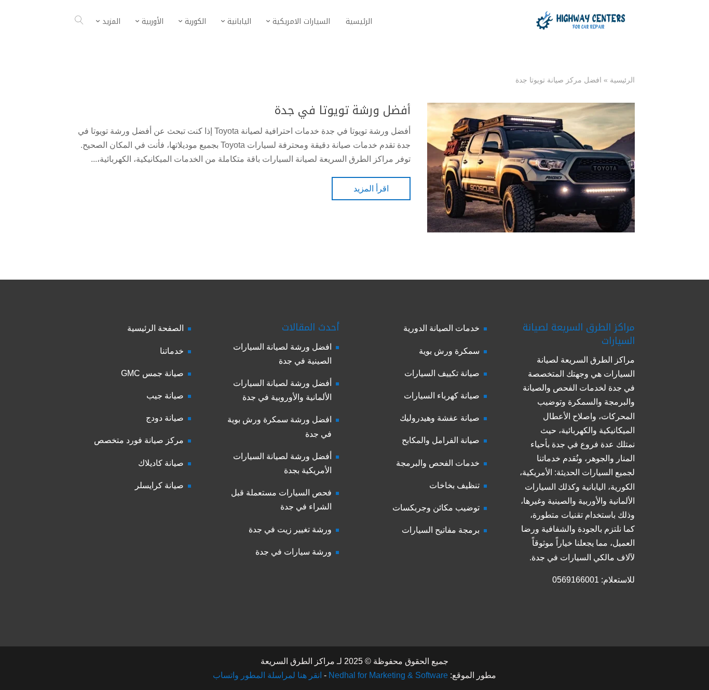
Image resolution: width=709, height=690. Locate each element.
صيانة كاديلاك (161, 463)
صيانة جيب (165, 395)
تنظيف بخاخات (454, 485)
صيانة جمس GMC (152, 373)
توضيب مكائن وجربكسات (436, 507)
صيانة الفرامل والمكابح (441, 440)
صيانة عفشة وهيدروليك (440, 417)
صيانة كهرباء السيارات (442, 395)
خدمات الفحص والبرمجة (438, 463)
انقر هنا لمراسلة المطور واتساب (267, 675)
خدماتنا (172, 351)
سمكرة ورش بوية (449, 351)
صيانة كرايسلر (159, 485)
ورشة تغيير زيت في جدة (290, 529)
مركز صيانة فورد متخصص (139, 440)
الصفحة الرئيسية (155, 328)
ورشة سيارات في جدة (293, 551)
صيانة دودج (165, 417)
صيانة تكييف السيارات (442, 373)
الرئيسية (622, 80)
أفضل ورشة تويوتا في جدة (343, 110)
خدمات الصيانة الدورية (441, 328)
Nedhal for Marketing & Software (387, 675)
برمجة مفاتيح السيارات (441, 530)
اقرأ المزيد (371, 188)
